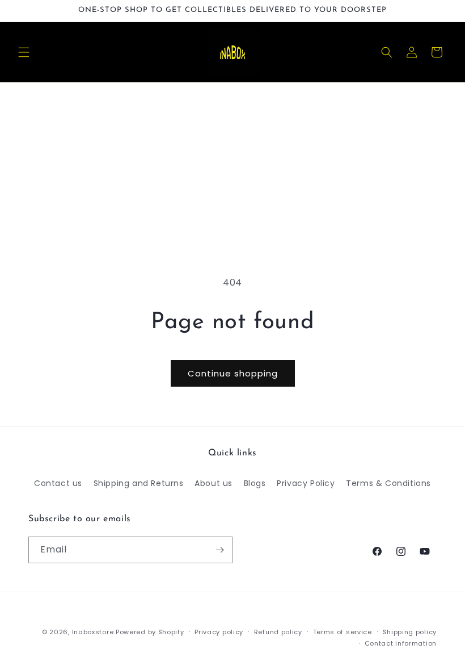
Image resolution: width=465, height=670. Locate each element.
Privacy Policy (306, 483)
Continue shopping (233, 373)
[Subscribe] (219, 550)
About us (213, 483)
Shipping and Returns (139, 483)
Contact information (401, 643)
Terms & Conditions (388, 483)
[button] (23, 52)
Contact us (58, 483)
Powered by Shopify (150, 631)
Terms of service (342, 631)
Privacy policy (219, 631)
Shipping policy (410, 631)
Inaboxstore (93, 631)
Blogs (255, 483)
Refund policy (278, 631)
